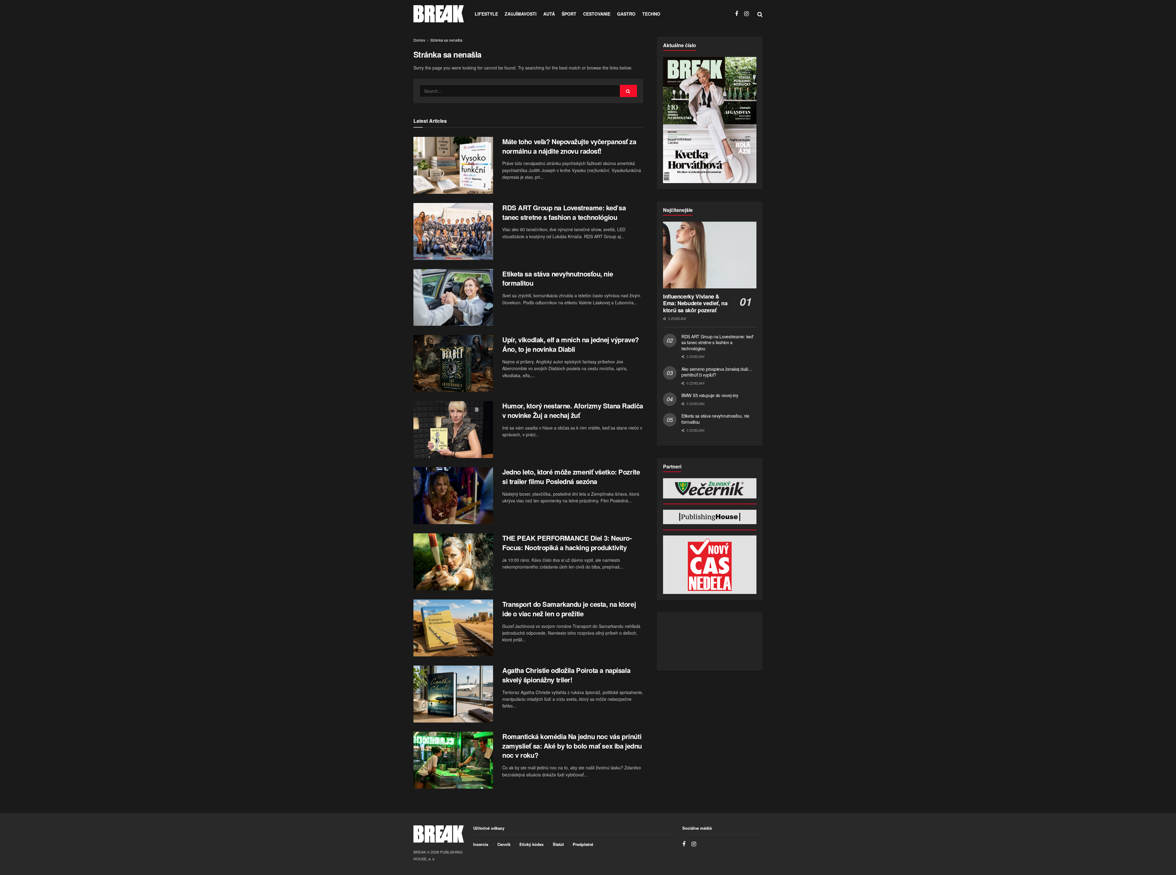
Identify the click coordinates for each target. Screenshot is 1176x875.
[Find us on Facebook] (736, 13)
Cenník (504, 844)
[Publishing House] (709, 517)
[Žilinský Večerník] (709, 488)
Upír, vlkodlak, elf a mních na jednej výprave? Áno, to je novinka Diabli (570, 344)
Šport (569, 14)
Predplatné (583, 844)
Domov (419, 40)
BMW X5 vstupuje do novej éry (709, 395)
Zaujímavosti (521, 14)
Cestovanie (596, 14)
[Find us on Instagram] (746, 13)
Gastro (626, 14)
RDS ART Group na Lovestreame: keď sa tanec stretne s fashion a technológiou (564, 212)
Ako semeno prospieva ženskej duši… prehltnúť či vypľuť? (716, 372)
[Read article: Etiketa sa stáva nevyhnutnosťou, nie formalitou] (453, 297)
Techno (651, 14)
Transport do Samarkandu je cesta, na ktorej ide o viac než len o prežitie (569, 608)
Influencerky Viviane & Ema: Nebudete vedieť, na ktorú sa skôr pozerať (695, 303)
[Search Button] (760, 13)
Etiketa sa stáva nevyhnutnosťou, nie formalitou (557, 278)
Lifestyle (486, 14)
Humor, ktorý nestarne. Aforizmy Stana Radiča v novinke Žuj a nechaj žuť (572, 410)
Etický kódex (531, 844)
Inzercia (480, 844)
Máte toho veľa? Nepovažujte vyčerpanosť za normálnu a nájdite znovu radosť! (569, 146)
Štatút (558, 844)
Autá (549, 14)
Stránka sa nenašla (446, 40)
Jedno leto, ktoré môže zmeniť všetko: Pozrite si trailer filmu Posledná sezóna (571, 476)
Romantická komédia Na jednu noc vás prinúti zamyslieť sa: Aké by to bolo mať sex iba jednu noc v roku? (572, 745)
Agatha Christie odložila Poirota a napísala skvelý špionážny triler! (566, 675)
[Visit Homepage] (438, 13)
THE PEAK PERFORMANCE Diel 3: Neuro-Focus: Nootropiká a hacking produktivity (567, 542)
